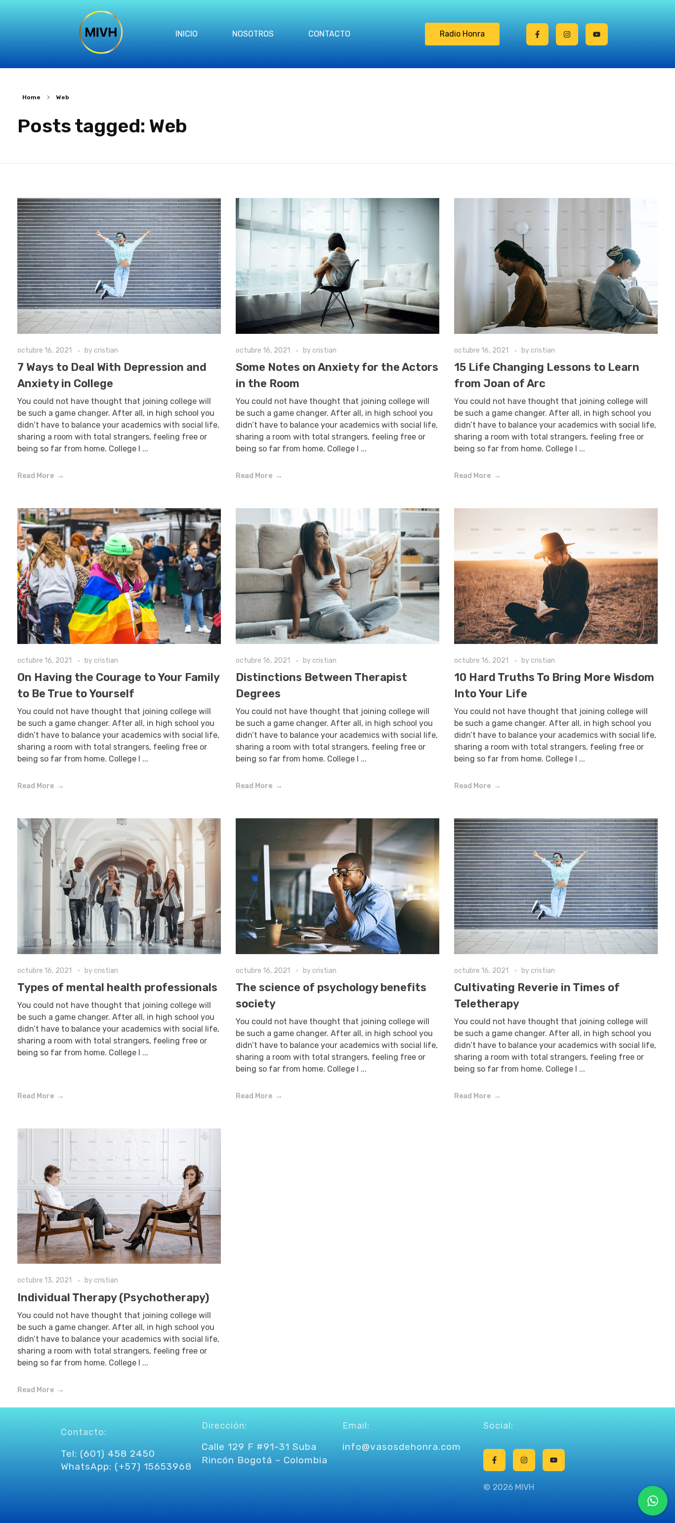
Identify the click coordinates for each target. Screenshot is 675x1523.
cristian (106, 350)
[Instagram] (567, 34)
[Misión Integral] (101, 32)
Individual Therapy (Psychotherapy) (113, 1297)
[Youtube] (597, 34)
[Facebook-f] (537, 34)
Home (31, 97)
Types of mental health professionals (117, 987)
